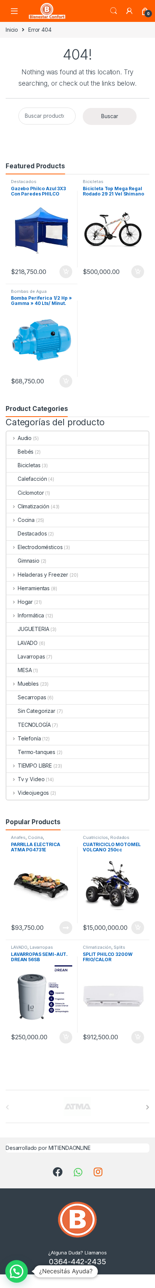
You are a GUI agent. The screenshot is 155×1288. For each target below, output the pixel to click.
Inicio (12, 29)
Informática (31, 615)
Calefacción (32, 478)
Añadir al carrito (64, 271)
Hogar (25, 602)
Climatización (33, 506)
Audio (25, 438)
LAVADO (28, 643)
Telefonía (29, 738)
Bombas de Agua (29, 291)
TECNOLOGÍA (34, 725)
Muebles (28, 683)
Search (113, 11)
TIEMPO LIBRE (35, 765)
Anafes (18, 837)
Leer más (65, 927)
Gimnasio (29, 560)
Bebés (25, 451)
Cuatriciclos (95, 837)
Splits (119, 947)
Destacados (23, 181)
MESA (25, 670)
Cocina (26, 520)
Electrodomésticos (40, 547)
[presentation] (147, 1107)
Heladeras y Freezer (43, 574)
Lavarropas (31, 656)
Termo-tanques (36, 752)
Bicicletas (93, 181)
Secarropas (32, 697)
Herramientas (34, 588)
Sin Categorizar (36, 711)
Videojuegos (33, 792)
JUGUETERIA (33, 629)
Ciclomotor (31, 492)
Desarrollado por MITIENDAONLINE (48, 1148)
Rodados (119, 837)
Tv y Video (31, 779)
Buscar (109, 116)
